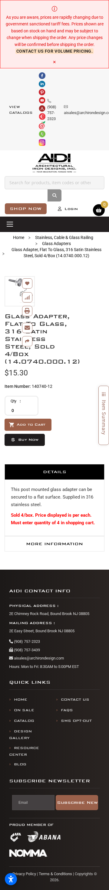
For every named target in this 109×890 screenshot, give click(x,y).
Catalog (24, 721)
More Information (54, 543)
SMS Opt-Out (76, 721)
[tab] (54, 471)
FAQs (67, 710)
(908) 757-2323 (26, 641)
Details (54, 471)
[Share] (27, 341)
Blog (20, 764)
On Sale (24, 710)
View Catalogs (21, 110)
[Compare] (27, 297)
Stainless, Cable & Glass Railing (64, 237)
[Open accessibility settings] (11, 879)
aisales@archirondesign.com (38, 658)
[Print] (27, 311)
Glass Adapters (56, 243)
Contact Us (75, 700)
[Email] (27, 328)
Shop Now (26, 208)
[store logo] (54, 163)
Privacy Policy (24, 874)
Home (18, 237)
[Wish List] (27, 283)
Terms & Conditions (55, 874)
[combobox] (54, 182)
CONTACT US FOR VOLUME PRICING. (54, 51)
